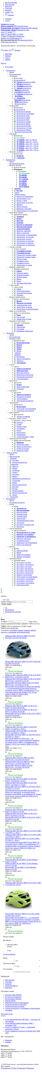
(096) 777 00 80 (6, 34)
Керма (19, 279)
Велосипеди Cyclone (24, 128)
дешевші (27, 630)
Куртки (15, 489)
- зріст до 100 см (27, 140)
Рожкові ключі (22, 514)
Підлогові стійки (23, 444)
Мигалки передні (23, 373)
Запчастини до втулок (25, 202)
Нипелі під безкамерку (25, 196)
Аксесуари (10, 333)
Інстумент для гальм (24, 567)
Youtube (8, 1042)
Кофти (14, 476)
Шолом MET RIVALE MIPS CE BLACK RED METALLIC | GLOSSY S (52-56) (22, 688)
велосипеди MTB (26, 82)
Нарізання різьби (23, 585)
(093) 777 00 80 (6, 32)
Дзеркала (20, 361)
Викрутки (20, 527)
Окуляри (15, 460)
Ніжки (19, 351)
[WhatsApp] (19, 36)
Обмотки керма (22, 273)
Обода (17, 192)
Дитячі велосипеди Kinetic (15, 1006)
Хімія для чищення (23, 555)
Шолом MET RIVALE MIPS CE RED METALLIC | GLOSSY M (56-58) (18, 766)
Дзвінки (18, 353)
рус (8, 600)
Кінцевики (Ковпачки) (25, 331)
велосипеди (24, 84)
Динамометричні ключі (25, 520)
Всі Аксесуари (14, 337)
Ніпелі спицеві (22, 207)
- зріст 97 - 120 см (27, 142)
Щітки (19, 553)
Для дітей (12, 134)
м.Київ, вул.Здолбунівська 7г (11, 38)
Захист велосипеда (23, 359)
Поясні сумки (22, 426)
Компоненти (10, 160)
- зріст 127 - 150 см (27, 148)
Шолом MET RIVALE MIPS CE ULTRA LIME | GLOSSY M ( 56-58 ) (23, 918)
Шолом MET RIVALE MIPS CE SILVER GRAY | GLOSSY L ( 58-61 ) (23, 740)
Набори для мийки (23, 557)
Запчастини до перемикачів (27, 235)
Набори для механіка (24, 575)
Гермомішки (21, 435)
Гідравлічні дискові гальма (26, 255)
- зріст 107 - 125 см (28, 144)
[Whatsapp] (29, 1068)
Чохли (19, 430)
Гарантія (8, 19)
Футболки (16, 470)
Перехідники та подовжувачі (27, 211)
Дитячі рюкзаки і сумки (25, 437)
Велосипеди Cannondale (25, 114)
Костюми (15, 474)
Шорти (14, 468)
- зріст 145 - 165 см (28, 150)
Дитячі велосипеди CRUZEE (15, 1004)
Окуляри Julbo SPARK (13, 995)
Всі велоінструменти (17, 502)
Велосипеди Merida (24, 112)
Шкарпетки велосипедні (21, 478)
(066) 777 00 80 (17, 34)
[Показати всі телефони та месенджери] (14, 32)
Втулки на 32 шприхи (13, 997)
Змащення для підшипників (27, 543)
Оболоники (21, 327)
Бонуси (3, 63)
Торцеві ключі (22, 516)
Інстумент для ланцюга (25, 564)
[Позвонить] (6, 1068)
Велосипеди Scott (23, 116)
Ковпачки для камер (24, 209)
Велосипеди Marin (23, 124)
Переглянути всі (7, 1014)
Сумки (19, 424)
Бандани (15, 487)
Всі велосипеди (15, 74)
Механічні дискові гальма (26, 257)
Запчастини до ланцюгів (26, 245)
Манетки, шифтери (24, 231)
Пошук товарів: (6, 602)
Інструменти (10, 499)
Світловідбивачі (22, 379)
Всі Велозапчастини (16, 163)
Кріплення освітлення (25, 377)
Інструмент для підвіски (25, 583)
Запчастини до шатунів (25, 241)
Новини (8, 10)
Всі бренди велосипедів (23, 132)
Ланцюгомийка (22, 550)
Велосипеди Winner (24, 130)
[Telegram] (11, 36)
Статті (7, 20)
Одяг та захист (11, 452)
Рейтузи (15, 466)
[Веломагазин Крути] (17, 41)
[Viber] (3, 36)
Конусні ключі (22, 512)
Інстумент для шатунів (25, 573)
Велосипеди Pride (23, 120)
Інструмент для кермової (26, 579)
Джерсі (14, 472)
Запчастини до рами (24, 319)
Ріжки (19, 281)
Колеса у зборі (22, 200)
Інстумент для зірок (24, 562)
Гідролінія (20, 329)
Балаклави (14, 497)
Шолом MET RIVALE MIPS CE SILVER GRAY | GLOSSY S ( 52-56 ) (23, 791)
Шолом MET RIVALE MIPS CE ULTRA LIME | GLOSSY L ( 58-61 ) (23, 843)
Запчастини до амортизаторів (27, 309)
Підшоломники (18, 491)
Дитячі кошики (22, 399)
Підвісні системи (23, 449)
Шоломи (13, 458)
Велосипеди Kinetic (24, 126)
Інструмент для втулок (25, 581)
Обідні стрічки (20, 194)
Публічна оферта (11, 986)
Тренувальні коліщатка (25, 401)
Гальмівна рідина (23, 263)
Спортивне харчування (25, 411)
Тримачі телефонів (23, 416)
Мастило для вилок (24, 539)
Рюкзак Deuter (10, 1001)
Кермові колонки (23, 275)
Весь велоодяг (14, 456)
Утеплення (16, 480)
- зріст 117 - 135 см (27, 146)
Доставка (8, 8)
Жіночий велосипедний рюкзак (16, 1002)
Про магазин (10, 4)
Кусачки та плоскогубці (25, 525)
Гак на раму (21, 317)
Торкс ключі (21, 518)
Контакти (8, 6)
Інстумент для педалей (25, 571)
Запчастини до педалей (25, 237)
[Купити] (9, 669)
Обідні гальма (22, 259)
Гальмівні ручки (23, 261)
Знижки (11, 15)
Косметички (21, 433)
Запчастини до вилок (24, 307)
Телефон (4, 621)
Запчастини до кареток (25, 243)
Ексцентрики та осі (24, 198)
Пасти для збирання (24, 545)
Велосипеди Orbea (23, 118)
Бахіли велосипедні (19, 485)
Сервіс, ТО (9, 12)
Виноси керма (22, 277)
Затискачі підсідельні (24, 293)
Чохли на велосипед (24, 447)
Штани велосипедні (19, 493)
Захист (14, 495)
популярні (13, 630)
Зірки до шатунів (23, 233)
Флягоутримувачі (23, 387)
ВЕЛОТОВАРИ (11, 3)
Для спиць (20, 522)
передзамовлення (23, 632)
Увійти (7, 59)
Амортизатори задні (24, 305)
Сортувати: (5, 630)
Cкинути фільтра (9, 954)
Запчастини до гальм (24, 265)
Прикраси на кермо (24, 397)
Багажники (21, 357)
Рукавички (14, 464)
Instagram (8, 1040)
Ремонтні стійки (23, 451)
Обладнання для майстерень (27, 577)
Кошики (18, 355)
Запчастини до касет (24, 239)
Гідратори (20, 389)
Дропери (20, 295)
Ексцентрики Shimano (13, 999)
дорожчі (20, 630)
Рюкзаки (20, 422)
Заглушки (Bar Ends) (24, 283)
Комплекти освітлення (25, 375)
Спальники (21, 428)
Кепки (14, 483)
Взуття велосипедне (19, 462)
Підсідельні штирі (23, 291)
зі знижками (12, 632)
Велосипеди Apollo (24, 122)
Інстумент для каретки (25, 569)
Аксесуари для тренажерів (26, 409)
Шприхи (20, 205)
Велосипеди (10, 70)
